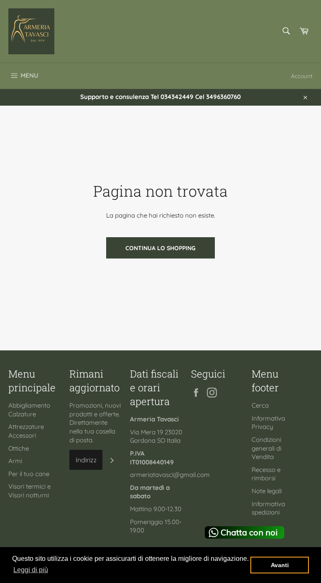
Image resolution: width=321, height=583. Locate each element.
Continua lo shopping (160, 247)
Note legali (267, 491)
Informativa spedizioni (268, 508)
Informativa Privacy (268, 422)
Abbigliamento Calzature (29, 409)
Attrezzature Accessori (26, 431)
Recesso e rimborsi (266, 474)
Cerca (260, 405)
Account (302, 75)
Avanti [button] (280, 565)
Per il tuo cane (28, 474)
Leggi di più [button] (30, 569)
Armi (15, 461)
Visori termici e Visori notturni (29, 490)
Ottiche (18, 448)
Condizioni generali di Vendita (266, 448)
